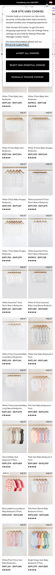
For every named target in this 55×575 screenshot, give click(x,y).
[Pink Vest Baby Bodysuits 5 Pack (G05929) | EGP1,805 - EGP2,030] (40, 385)
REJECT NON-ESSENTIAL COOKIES (27, 65)
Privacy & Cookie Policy (17, 45)
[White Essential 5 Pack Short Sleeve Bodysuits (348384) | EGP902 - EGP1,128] (40, 230)
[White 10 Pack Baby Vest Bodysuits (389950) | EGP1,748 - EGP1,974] (14, 127)
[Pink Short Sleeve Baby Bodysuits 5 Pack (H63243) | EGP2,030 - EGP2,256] (40, 488)
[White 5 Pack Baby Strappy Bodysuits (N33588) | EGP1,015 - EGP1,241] (14, 179)
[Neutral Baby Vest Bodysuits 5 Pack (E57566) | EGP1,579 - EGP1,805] (14, 436)
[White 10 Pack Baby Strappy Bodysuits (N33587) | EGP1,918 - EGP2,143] (40, 127)
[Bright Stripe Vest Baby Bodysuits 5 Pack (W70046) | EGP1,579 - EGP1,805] (40, 539)
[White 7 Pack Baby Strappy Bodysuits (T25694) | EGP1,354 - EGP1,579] (14, 230)
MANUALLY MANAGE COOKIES (27, 77)
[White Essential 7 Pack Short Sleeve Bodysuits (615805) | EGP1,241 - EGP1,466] (14, 282)
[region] (27, 47)
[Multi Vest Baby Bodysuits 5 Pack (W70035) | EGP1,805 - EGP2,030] (40, 436)
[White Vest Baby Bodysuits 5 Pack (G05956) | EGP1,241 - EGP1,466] (40, 333)
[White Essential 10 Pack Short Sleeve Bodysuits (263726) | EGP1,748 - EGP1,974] (40, 179)
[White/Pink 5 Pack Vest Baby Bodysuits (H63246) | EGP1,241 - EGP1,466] (14, 539)
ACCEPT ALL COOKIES (27, 53)
